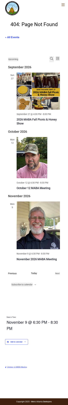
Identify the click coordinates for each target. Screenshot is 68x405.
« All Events (12, 37)
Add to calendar (16, 342)
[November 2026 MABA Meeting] (38, 225)
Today (34, 273)
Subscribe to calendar (22, 284)
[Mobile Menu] (63, 5)
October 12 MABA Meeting (33, 188)
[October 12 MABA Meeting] (38, 157)
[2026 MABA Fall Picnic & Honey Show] (38, 91)
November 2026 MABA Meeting (37, 259)
